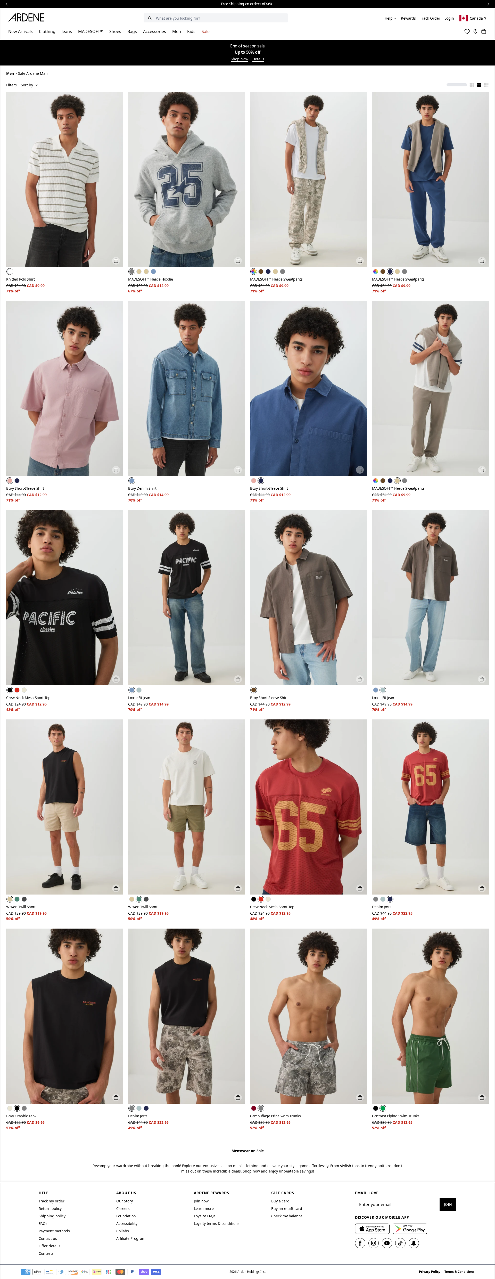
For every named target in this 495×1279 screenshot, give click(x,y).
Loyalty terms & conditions (217, 1223)
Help (389, 18)
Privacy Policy (429, 1271)
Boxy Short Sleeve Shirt (269, 697)
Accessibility (126, 1223)
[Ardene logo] (27, 18)
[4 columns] (479, 85)
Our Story (124, 1201)
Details (258, 58)
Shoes (115, 31)
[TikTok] (400, 1243)
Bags (132, 31)
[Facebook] (360, 1243)
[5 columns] (486, 85)
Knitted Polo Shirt (20, 279)
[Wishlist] (467, 31)
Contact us (48, 1238)
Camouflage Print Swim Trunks (275, 1115)
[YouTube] (387, 1243)
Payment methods (54, 1230)
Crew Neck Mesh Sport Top (28, 697)
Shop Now (239, 58)
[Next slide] (488, 4)
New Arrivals (20, 31)
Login (449, 18)
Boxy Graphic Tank (21, 1115)
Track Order (430, 18)
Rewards (408, 18)
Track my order (51, 1201)
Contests (46, 1253)
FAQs (43, 1223)
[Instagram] (373, 1243)
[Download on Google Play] (410, 1229)
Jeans (67, 31)
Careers (123, 1208)
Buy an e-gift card (286, 1208)
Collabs (122, 1230)
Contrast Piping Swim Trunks (395, 1115)
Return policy (50, 1208)
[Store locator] (475, 31)
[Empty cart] (484, 31)
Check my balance (286, 1216)
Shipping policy (52, 1216)
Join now (201, 1201)
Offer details (49, 1245)
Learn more (204, 1208)
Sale (206, 31)
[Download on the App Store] (372, 1229)
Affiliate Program (130, 1238)
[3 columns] (471, 85)
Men (176, 31)
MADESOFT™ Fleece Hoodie (150, 279)
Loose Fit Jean (139, 697)
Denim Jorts (381, 906)
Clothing (47, 31)
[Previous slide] (7, 4)
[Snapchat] (414, 1243)
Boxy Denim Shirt (142, 488)
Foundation (126, 1216)
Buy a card (280, 1201)
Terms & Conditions (459, 1271)
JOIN (448, 1204)
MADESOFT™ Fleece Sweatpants (276, 279)
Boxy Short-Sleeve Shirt (25, 488)
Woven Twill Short (21, 906)
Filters (11, 85)
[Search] (150, 17)
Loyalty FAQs (205, 1216)
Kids (191, 31)
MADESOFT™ (90, 31)
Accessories (154, 31)
